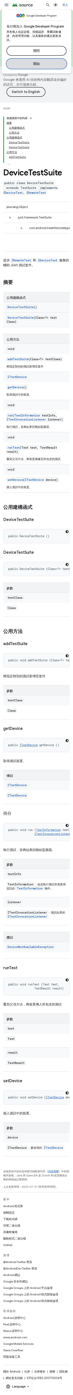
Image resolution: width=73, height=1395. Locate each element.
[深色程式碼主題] (67, 531)
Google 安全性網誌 (15, 1281)
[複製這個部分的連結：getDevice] (27, 728)
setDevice (15, 480)
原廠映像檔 (10, 1232)
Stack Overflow (13, 1350)
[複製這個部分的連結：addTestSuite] (32, 644)
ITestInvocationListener (26, 419)
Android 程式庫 (13, 1206)
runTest (14, 447)
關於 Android (11, 1371)
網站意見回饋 (14, 1378)
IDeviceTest (13, 193)
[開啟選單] (6, 5)
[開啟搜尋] (47, 4)
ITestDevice (17, 377)
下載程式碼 (10, 1219)
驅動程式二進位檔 (14, 1238)
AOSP (6, 108)
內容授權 (53, 1171)
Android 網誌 (11, 1275)
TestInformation (27, 415)
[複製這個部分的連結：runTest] (21, 968)
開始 (36, 64)
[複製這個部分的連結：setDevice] (26, 1081)
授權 (52, 1371)
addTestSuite (18, 359)
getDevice (15, 387)
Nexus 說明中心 (13, 1331)
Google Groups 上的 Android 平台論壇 (28, 1288)
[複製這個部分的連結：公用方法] (27, 631)
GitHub (7, 1245)
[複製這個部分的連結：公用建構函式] (36, 507)
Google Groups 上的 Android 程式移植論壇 (30, 1301)
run (10, 415)
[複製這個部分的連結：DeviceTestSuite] (38, 520)
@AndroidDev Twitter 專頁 (20, 1268)
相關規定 (9, 1212)
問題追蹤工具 (11, 1357)
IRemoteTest (36, 193)
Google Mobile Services (18, 1344)
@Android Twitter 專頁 (17, 1262)
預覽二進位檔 (11, 1225)
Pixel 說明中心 (12, 1324)
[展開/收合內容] (30, 118)
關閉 (36, 51)
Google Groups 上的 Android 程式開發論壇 (30, 1294)
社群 (27, 1371)
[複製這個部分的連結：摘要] (17, 282)
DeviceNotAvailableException (31, 947)
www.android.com (15, 1337)
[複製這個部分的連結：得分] (15, 813)
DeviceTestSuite (21, 307)
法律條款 (39, 1371)
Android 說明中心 (14, 1318)
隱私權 (63, 1371)
